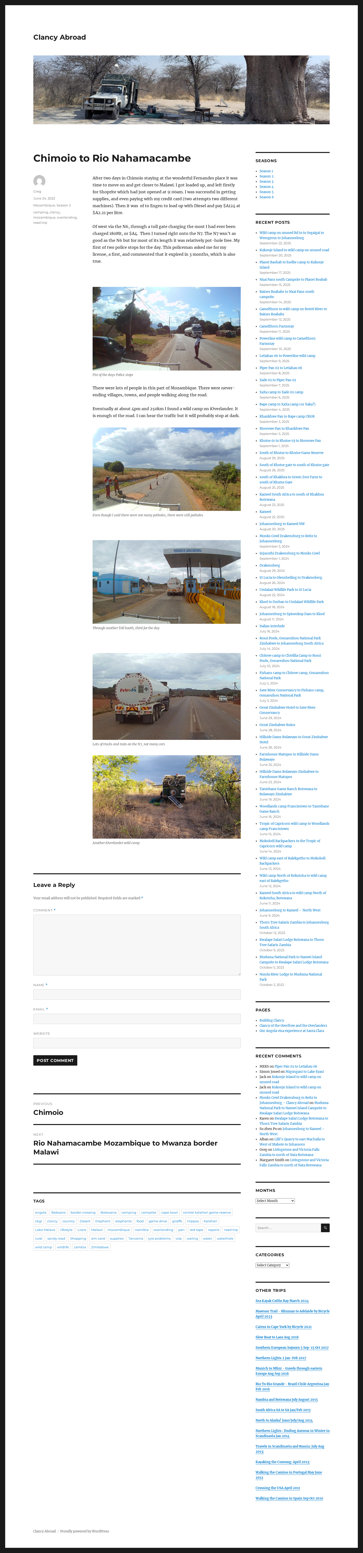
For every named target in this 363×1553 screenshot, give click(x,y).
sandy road (56, 1238)
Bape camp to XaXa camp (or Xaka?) (288, 404)
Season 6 (267, 197)
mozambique (44, 217)
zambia (80, 1247)
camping (40, 212)
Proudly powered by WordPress (84, 1531)
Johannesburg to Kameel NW (282, 524)
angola (40, 1212)
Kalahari (210, 1221)
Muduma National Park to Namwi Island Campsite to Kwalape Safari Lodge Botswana (294, 1108)
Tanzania (135, 1238)
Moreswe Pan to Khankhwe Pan (284, 428)
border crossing (83, 1212)
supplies (116, 1238)
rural (38, 1238)
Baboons (58, 1212)
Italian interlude (272, 626)
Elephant (102, 1221)
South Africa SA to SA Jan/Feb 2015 (283, 1410)
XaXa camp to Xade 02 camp (281, 392)
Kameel (265, 512)
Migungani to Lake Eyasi (304, 1072)
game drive (158, 1221)
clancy (55, 212)
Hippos (193, 1221)
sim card (98, 1238)
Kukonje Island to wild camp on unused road (294, 250)
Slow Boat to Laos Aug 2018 (277, 1337)
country (68, 1221)
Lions (82, 1230)
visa (179, 1238)
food (140, 1221)
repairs (213, 1230)
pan (181, 1230)
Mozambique (44, 205)
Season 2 (267, 176)
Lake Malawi (45, 1230)
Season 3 (64, 205)
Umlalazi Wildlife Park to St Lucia (285, 590)
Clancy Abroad (59, 37)
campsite (148, 1212)
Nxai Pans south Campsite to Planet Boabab (293, 279)
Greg (37, 191)
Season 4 (267, 187)
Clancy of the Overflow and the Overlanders (293, 1026)
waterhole (225, 1238)
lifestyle (66, 1230)
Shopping (78, 1238)
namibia (142, 1230)
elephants (123, 1221)
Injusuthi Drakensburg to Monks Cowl (290, 553)
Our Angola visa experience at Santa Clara (292, 1031)
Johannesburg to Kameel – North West (290, 910)
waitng (192, 1238)
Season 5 (267, 192)
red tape (196, 1230)
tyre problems (159, 1238)
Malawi (97, 1230)
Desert (85, 1221)
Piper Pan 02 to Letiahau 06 (281, 368)
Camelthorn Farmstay (277, 326)
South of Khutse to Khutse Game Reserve (291, 453)
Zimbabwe (100, 1247)
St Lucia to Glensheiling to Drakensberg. (291, 578)
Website (41, 1033)
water (207, 1238)
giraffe (177, 1221)
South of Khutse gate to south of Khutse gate (294, 465)
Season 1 (266, 171)
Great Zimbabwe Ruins (277, 725)
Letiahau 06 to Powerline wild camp (287, 356)
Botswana (109, 1212)
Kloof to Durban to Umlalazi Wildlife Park (292, 602)
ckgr (38, 1221)
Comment (44, 910)
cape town (169, 1212)
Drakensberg (270, 565)
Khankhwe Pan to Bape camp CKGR (287, 416)
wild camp (43, 1247)
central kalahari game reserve (207, 1212)
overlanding (67, 217)
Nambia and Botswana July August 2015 (287, 1400)
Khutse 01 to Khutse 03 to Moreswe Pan (290, 441)
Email (40, 1009)
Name (40, 985)
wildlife (63, 1247)
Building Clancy (272, 1020)
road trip (40, 223)
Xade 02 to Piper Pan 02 (278, 380)
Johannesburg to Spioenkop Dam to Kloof (292, 614)
